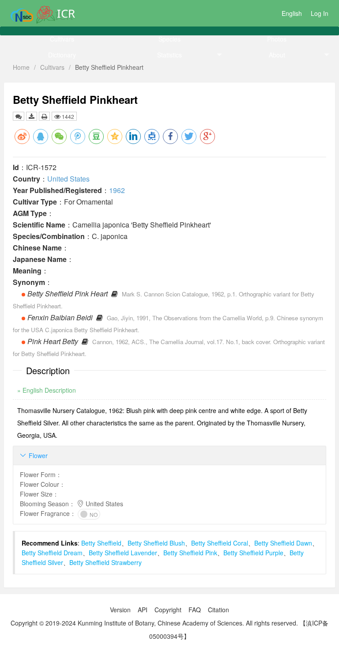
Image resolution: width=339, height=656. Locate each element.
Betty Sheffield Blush (156, 542)
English (292, 13)
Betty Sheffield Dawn (283, 542)
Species (169, 38)
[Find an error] (18, 116)
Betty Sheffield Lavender (123, 552)
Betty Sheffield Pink (190, 552)
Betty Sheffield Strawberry (105, 562)
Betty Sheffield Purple (253, 552)
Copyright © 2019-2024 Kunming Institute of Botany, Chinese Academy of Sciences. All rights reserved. (154, 622)
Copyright (167, 609)
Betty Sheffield (101, 542)
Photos (276, 38)
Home (21, 67)
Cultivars (62, 38)
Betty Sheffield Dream (52, 552)
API (142, 609)
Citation (218, 609)
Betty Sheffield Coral (219, 542)
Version (120, 609)
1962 (117, 190)
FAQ (194, 609)
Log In (319, 13)
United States (68, 179)
